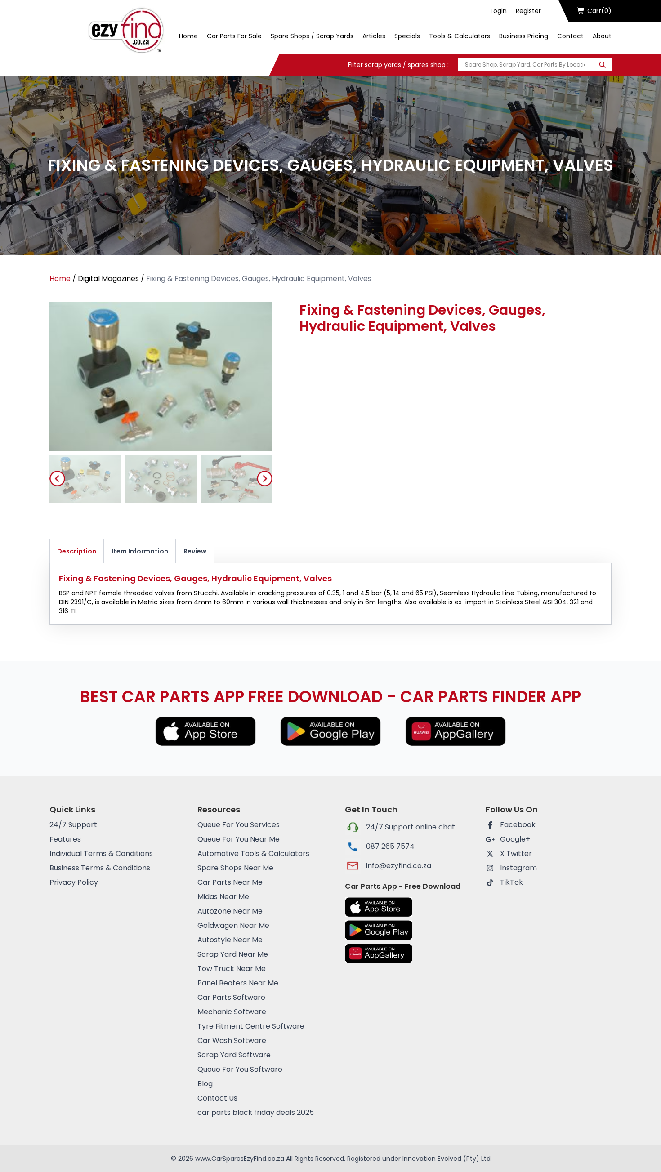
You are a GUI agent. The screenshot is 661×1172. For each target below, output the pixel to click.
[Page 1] (84, 479)
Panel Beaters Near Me (237, 983)
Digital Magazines (108, 278)
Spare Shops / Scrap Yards (312, 35)
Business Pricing (523, 35)
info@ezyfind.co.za (398, 865)
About (602, 35)
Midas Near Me (223, 896)
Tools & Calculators (459, 35)
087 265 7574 (390, 846)
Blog (205, 1083)
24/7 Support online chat (410, 827)
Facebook (518, 825)
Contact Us (217, 1098)
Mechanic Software (231, 1012)
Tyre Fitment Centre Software (250, 1026)
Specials (407, 35)
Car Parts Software (231, 997)
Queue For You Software (239, 1069)
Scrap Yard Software (234, 1055)
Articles (373, 35)
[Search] (602, 64)
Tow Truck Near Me (231, 968)
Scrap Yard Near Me (232, 954)
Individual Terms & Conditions (101, 853)
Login (499, 10)
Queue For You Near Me (238, 839)
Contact (570, 35)
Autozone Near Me (230, 911)
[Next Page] (264, 478)
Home (188, 35)
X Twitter (516, 853)
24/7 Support (73, 825)
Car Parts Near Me (230, 882)
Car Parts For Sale (234, 35)
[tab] (84, 479)
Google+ (515, 839)
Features (65, 839)
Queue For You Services (238, 825)
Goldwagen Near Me (233, 925)
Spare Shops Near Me (235, 868)
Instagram (518, 868)
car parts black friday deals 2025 (255, 1112)
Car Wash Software (231, 1040)
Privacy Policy (73, 882)
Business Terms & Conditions (99, 868)
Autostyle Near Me (230, 940)
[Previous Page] (57, 478)
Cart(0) (599, 10)
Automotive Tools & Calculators (253, 853)
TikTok (511, 882)
